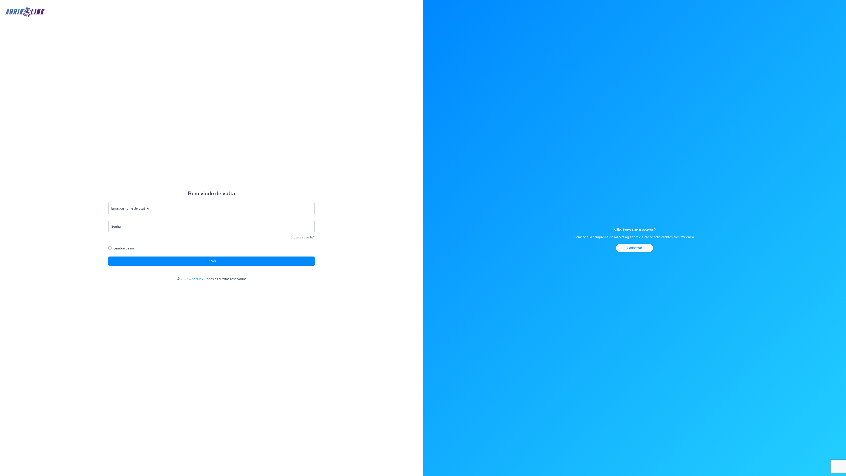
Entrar (211, 261)
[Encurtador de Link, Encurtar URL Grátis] (22, 8)
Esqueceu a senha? (303, 238)
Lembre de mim (125, 248)
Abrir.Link (196, 279)
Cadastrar (634, 247)
